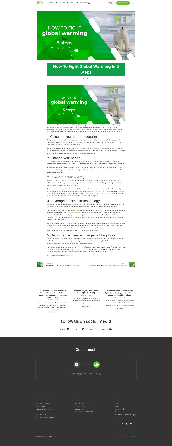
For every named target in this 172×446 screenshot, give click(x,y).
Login (111, 3)
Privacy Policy (80, 406)
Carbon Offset (51, 3)
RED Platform (67, 255)
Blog (116, 406)
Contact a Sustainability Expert (125, 415)
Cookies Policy (80, 409)
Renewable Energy (83, 3)
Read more (52, 311)
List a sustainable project (44, 409)
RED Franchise (40, 406)
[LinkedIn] (120, 424)
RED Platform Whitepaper (44, 417)
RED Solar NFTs (40, 415)
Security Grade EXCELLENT (84, 412)
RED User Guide (120, 409)
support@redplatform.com (84, 373)
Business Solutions (67, 3)
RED (135, 437)
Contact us (118, 412)
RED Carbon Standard (43, 403)
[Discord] (132, 424)
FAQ (116, 403)
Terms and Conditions (82, 403)
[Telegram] (128, 424)
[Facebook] (116, 424)
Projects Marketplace (43, 412)
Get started (122, 3)
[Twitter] (124, 424)
